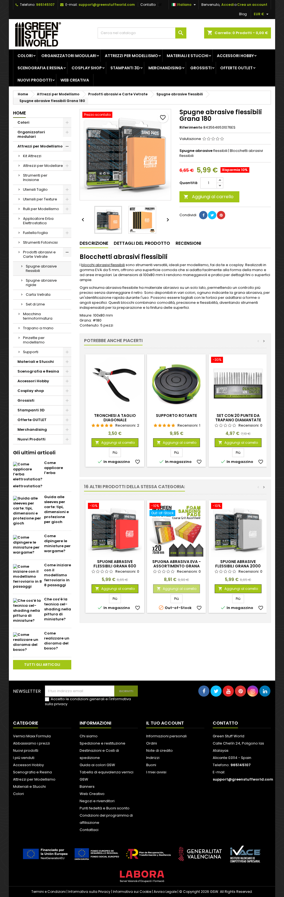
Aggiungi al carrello (209, 196)
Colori (25, 55)
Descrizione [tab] (94, 243)
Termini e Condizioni (48, 891)
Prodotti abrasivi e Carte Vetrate (39, 254)
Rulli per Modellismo (41, 208)
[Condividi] (203, 215)
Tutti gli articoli (42, 664)
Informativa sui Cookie (132, 891)
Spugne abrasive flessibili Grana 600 (114, 564)
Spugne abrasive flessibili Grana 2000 (238, 564)
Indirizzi (152, 757)
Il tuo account (165, 723)
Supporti (30, 352)
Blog (243, 14)
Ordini (151, 743)
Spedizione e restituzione (102, 743)
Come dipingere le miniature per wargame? (57, 543)
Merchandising (165, 68)
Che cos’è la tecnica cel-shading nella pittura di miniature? (57, 609)
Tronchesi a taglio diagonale (115, 418)
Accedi (227, 4)
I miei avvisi (156, 772)
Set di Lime (35, 304)
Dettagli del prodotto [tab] (142, 243)
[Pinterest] (221, 215)
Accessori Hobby (235, 55)
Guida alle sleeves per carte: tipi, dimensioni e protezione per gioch (56, 509)
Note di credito (159, 750)
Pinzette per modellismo (34, 340)
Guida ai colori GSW (97, 765)
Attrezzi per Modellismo (131, 55)
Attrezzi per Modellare (43, 165)
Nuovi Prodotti (34, 80)
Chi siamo (89, 736)
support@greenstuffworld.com (106, 4)
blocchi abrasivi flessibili (103, 264)
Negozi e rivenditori (97, 801)
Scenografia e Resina (40, 68)
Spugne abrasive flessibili (41, 268)
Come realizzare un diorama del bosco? (56, 641)
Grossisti (201, 68)
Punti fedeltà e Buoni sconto (105, 808)
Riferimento (190, 127)
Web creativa (74, 80)
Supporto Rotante (176, 415)
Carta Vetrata (38, 294)
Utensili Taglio (35, 189)
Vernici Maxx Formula (32, 736)
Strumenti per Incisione (35, 177)
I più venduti (23, 757)
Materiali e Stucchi (187, 55)
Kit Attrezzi (32, 156)
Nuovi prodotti (25, 750)
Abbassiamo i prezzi (31, 743)
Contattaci (89, 829)
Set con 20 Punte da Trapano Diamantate (238, 418)
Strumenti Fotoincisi (40, 242)
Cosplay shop (87, 68)
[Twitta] (212, 215)
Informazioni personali (166, 736)
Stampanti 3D (125, 68)
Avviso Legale (165, 891)
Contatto (148, 4)
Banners (87, 786)
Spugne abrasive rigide (41, 282)
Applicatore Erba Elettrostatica (38, 221)
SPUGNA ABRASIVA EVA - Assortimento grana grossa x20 (176, 566)
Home (19, 113)
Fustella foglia (35, 232)
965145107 (45, 4)
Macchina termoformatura (37, 316)
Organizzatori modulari (68, 55)
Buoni (151, 765)
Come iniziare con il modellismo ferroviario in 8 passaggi (57, 575)
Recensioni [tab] (188, 243)
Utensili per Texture (40, 199)
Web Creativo (92, 793)
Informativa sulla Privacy (89, 891)
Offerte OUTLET (236, 68)
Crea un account (252, 4)
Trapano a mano (38, 328)
